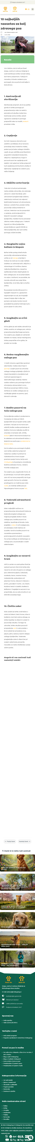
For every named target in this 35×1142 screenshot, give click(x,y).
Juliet (6, 486)
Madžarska (6, 1112)
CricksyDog (8, 462)
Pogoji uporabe (8, 1087)
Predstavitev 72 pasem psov (12, 1063)
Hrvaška (6, 1110)
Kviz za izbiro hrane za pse (11, 1061)
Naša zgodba (7, 1020)
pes (5, 32)
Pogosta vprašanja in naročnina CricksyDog (17, 1038)
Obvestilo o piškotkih (10, 1084)
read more (10, 706)
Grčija (5, 1108)
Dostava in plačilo (9, 1091)
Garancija (6, 1089)
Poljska (5, 1115)
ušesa (14, 525)
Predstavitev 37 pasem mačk (13, 1066)
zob (14, 628)
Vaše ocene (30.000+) (10, 1022)
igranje (6, 369)
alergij (15, 258)
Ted (25, 488)
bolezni (25, 121)
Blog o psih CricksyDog (10, 1057)
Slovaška (6, 1119)
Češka (5, 1106)
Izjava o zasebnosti (9, 1082)
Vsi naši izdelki (8, 1080)
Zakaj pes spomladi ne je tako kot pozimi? (16, 687)
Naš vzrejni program (10, 1035)
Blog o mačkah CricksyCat (12, 1059)
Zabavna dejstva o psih (12, 32)
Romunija (6, 1117)
